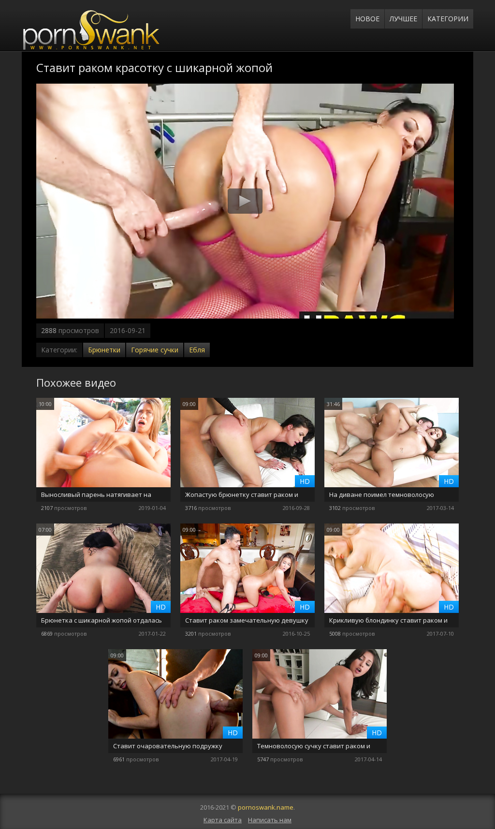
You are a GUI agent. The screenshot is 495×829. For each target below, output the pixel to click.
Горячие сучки (154, 349)
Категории (447, 18)
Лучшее (403, 18)
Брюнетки (104, 349)
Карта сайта (223, 819)
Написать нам (269, 819)
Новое (367, 18)
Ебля (197, 349)
